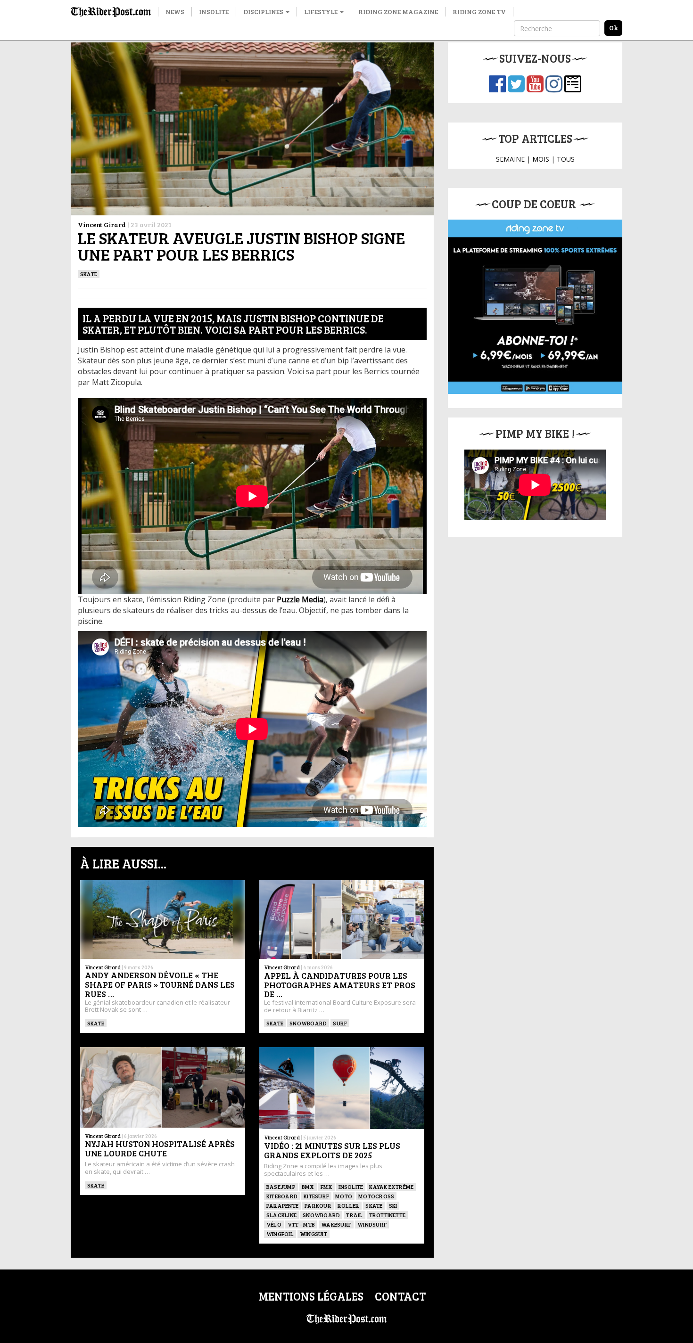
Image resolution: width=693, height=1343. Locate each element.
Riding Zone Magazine (398, 11)
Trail (354, 1215)
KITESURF (316, 1196)
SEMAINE (510, 159)
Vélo (273, 1224)
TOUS (566, 159)
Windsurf (372, 1224)
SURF (340, 1023)
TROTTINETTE (387, 1215)
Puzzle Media (300, 599)
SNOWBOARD (308, 1023)
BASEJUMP (281, 1186)
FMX (327, 1186)
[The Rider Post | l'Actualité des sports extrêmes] (111, 12)
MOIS (540, 159)
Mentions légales (310, 1296)
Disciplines (264, 11)
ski (393, 1205)
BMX (308, 1186)
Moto (343, 1196)
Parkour (318, 1205)
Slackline (281, 1215)
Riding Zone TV (479, 11)
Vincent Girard (102, 224)
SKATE (88, 274)
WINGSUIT (313, 1233)
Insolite (214, 11)
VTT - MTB (301, 1224)
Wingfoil (280, 1233)
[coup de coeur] (535, 307)
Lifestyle (321, 11)
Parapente (282, 1205)
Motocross (376, 1196)
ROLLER (348, 1205)
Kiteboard (281, 1196)
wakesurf (336, 1224)
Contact (400, 1296)
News (174, 11)
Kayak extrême (391, 1186)
